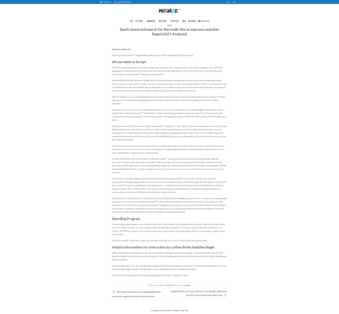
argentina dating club (121, 49)
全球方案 (174, 21)
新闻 (184, 21)
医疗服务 (163, 21)
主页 (131, 21)
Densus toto (117, 281)
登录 (234, 2)
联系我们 (192, 21)
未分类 (169, 25)
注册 (228, 2)
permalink (186, 285)
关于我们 (139, 21)
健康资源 (151, 21)
